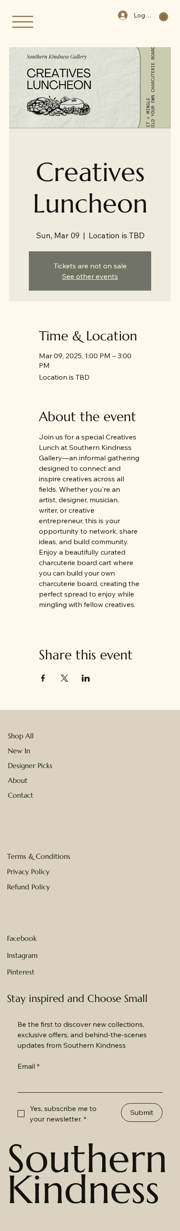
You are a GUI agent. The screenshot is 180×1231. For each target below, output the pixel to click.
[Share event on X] (64, 678)
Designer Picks (30, 765)
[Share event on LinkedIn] (86, 678)
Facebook (22, 938)
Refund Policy (28, 886)
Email (28, 1066)
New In (19, 750)
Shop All (21, 735)
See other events (90, 276)
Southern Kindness (87, 1174)
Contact (20, 795)
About (18, 780)
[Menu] (23, 22)
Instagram (22, 955)
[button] (163, 16)
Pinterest (21, 971)
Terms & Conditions (38, 856)
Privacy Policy (28, 871)
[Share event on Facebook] (43, 678)
